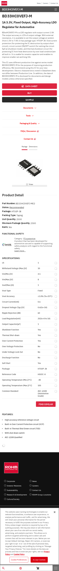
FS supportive (29, 238)
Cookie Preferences (19, 559)
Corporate (11, 481)
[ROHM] (4, 3)
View (31, 184)
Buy (29, 92)
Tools (28, 115)
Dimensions (33, 147)
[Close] (55, 512)
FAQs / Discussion (28, 131)
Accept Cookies (39, 559)
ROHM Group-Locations (41, 494)
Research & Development (17, 494)
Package (24, 147)
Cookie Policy (19, 554)
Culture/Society (13, 499)
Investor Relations (14, 485)
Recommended (16, 207)
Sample (29, 99)
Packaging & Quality (28, 123)
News (39, 3)
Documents (28, 107)
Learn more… (20, 250)
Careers (45, 3)
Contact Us (54, 3)
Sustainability (12, 490)
